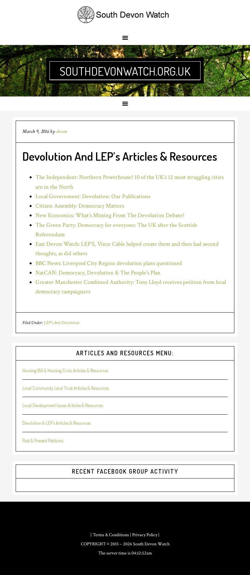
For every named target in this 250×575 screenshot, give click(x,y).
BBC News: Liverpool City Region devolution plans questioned (108, 263)
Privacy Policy (144, 535)
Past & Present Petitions (42, 440)
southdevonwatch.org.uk (125, 71)
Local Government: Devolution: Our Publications (92, 196)
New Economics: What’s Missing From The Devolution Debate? (109, 215)
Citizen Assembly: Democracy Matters (79, 206)
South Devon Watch (151, 544)
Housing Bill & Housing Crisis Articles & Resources (65, 370)
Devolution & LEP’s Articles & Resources (56, 423)
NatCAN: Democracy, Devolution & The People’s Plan (97, 272)
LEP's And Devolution (61, 323)
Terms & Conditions (111, 535)
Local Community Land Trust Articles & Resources (65, 388)
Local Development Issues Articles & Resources (62, 405)
